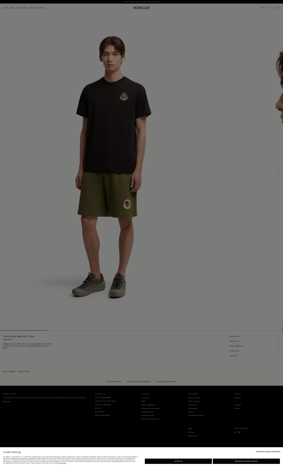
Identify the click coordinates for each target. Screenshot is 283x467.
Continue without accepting (268, 451)
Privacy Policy (62, 463)
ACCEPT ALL (178, 461)
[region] (141, 457)
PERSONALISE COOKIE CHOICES (246, 461)
